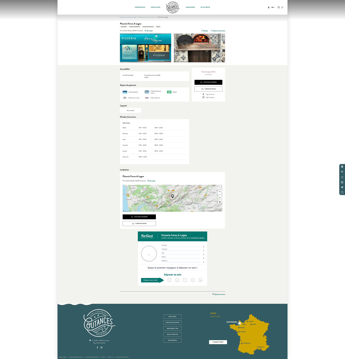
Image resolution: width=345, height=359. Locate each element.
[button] (282, 7)
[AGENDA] (342, 192)
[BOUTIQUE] (342, 182)
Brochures (172, 317)
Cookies (103, 357)
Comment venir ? (218, 342)
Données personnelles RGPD (92, 357)
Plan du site (110, 357)
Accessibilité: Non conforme (122, 357)
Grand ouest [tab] (215, 316)
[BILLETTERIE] (342, 187)
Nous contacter (172, 334)
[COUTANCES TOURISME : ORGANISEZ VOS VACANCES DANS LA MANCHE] (173, 7)
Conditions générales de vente (75, 357)
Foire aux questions (172, 322)
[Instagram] (101, 348)
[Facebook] (97, 348)
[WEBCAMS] (342, 166)
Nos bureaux (172, 340)
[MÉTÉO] (342, 171)
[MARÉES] (342, 177)
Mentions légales (62, 357)
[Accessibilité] (268, 7)
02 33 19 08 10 (100, 343)
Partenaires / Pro (172, 328)
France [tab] (213, 313)
